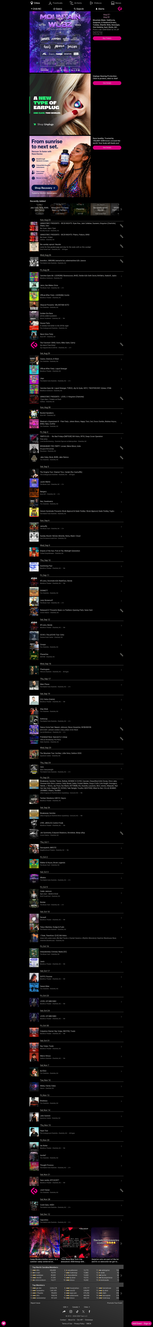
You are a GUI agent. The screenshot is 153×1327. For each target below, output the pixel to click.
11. (97, 1270)
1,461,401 (53, 1290)
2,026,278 (53, 1288)
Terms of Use (67, 1324)
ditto (38, 1270)
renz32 (38, 1278)
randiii (102, 1273)
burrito (103, 1275)
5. (31, 1280)
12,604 (86, 1275)
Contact (63, 1320)
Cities (86, 1307)
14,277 (53, 1280)
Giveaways (89, 1320)
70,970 (53, 1273)
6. (65, 1270)
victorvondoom (40, 1280)
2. (31, 1273)
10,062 (118, 1270)
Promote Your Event (114, 1303)
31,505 (53, 1278)
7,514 (119, 1280)
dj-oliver (72, 1278)
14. (97, 1278)
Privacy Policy (79, 1324)
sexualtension (72, 1270)
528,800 (86, 1290)
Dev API (80, 1320)
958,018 (54, 1295)
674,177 (86, 1288)
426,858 (53, 1270)
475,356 (86, 1293)
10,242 (86, 1280)
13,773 (86, 1270)
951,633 (54, 1298)
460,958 (86, 1295)
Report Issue (35, 1303)
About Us (71, 1320)
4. (31, 1278)
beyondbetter (72, 1275)
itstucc (72, 1280)
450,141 (86, 1298)
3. (31, 1275)
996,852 (54, 1293)
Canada (75, 1307)
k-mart (37, 1273)
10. (65, 1280)
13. (97, 1275)
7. (65, 1273)
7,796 (119, 1278)
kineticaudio (104, 1280)
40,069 (53, 1275)
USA (64, 1307)
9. (65, 1278)
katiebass (39, 1275)
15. (97, 1280)
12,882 (86, 1273)
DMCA (88, 1324)
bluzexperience (106, 1278)
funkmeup (73, 1273)
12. (97, 1273)
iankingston (105, 1270)
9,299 (119, 1273)
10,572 (86, 1278)
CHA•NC (37, 9)
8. (65, 1275)
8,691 (119, 1275)
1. (31, 1270)
